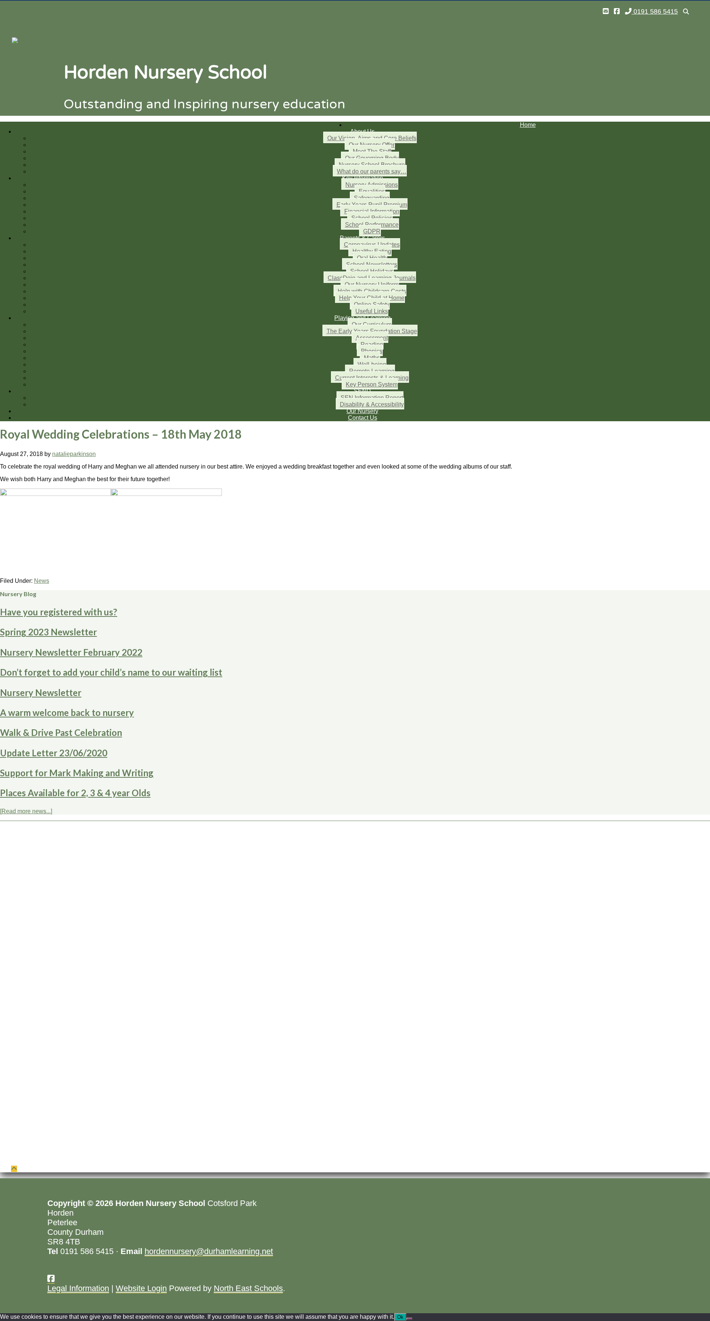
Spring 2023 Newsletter (48, 631)
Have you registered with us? (58, 612)
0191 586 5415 (655, 11)
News (41, 581)
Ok (400, 1317)
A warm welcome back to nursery (67, 712)
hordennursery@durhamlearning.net (209, 1251)
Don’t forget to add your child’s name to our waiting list (111, 672)
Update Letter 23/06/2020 (53, 752)
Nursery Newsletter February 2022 (71, 652)
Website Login (141, 1288)
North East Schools (248, 1288)
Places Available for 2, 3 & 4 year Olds (75, 792)
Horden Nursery (33, 17)
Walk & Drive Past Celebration (61, 732)
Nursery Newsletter (40, 692)
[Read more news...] (26, 811)
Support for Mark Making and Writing (76, 772)
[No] (409, 1319)
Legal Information (78, 1288)
